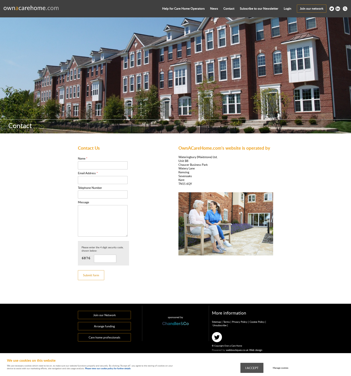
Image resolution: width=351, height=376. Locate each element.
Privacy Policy (239, 321)
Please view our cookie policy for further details (108, 368)
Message (83, 202)
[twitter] (331, 10)
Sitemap (216, 321)
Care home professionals (104, 337)
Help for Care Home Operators (183, 8)
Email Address (88, 173)
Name (82, 158)
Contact (228, 8)
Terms (226, 321)
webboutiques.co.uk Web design (244, 350)
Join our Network (104, 315)
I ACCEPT (251, 368)
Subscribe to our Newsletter (259, 8)
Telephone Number (90, 188)
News (214, 8)
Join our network (311, 8)
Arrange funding (104, 326)
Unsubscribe (220, 325)
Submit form (91, 275)
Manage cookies (280, 367)
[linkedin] (337, 10)
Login (287, 8)
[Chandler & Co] (175, 331)
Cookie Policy (257, 321)
